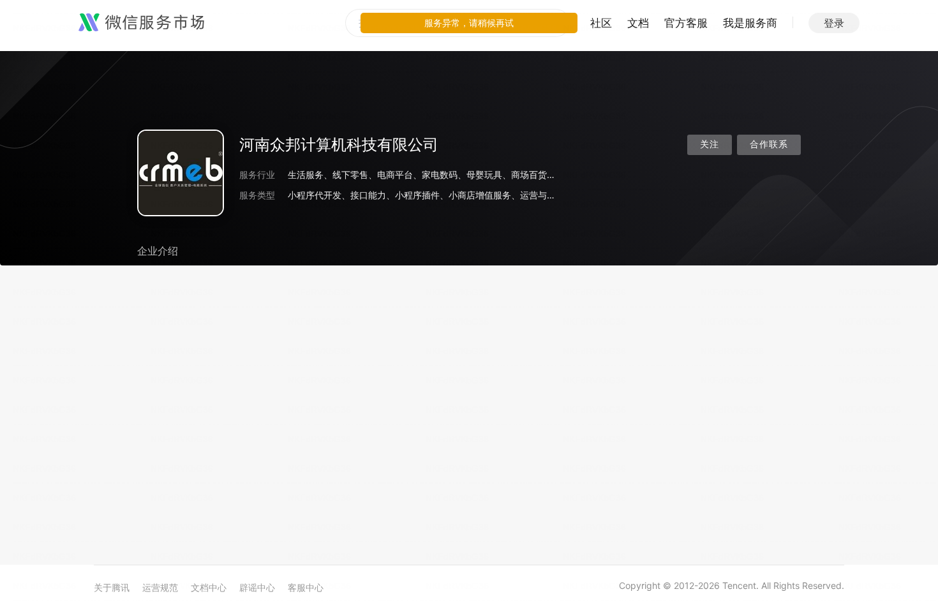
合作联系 (769, 144)
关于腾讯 (112, 587)
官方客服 (686, 23)
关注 (709, 144)
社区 (601, 23)
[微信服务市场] (141, 23)
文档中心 (209, 587)
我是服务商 (750, 23)
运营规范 (160, 587)
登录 (834, 23)
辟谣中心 (257, 587)
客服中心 (306, 587)
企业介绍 (157, 250)
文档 (638, 23)
